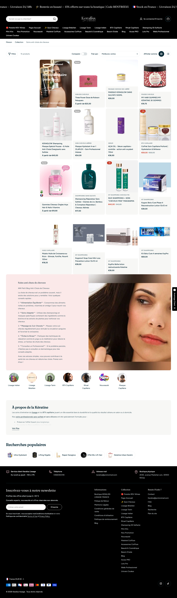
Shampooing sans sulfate (85, 196)
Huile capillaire (48, 250)
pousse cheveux (147, 94)
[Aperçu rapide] (101, 65)
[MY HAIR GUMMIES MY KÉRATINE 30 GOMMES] (155, 76)
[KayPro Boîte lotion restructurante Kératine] (122, 237)
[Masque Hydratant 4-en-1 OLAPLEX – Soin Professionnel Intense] (89, 125)
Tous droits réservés (34, 592)
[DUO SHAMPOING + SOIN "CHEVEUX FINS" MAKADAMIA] (122, 176)
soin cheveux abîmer (83, 143)
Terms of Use (32, 516)
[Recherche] (54, 18)
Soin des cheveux (82, 94)
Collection (19, 42)
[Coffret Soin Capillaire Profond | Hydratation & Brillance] (155, 125)
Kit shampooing (147, 199)
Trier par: (94, 54)
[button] (174, 299)
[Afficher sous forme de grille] (161, 54)
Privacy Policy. (44, 516)
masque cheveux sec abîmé (118, 89)
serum (110, 143)
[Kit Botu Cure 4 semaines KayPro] (155, 232)
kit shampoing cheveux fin (118, 195)
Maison (9, 42)
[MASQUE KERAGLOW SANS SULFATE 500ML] (122, 73)
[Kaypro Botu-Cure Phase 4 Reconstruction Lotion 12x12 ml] (155, 178)
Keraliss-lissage (19, 592)
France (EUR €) (15, 579)
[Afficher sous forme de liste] (168, 54)
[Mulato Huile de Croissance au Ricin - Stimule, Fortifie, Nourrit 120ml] (56, 232)
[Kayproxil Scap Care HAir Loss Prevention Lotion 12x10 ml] (89, 234)
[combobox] (32, 19)
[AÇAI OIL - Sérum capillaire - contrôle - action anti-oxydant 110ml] (122, 125)
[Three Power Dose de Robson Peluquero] (89, 76)
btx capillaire (146, 143)
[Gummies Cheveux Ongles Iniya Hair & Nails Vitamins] (56, 181)
